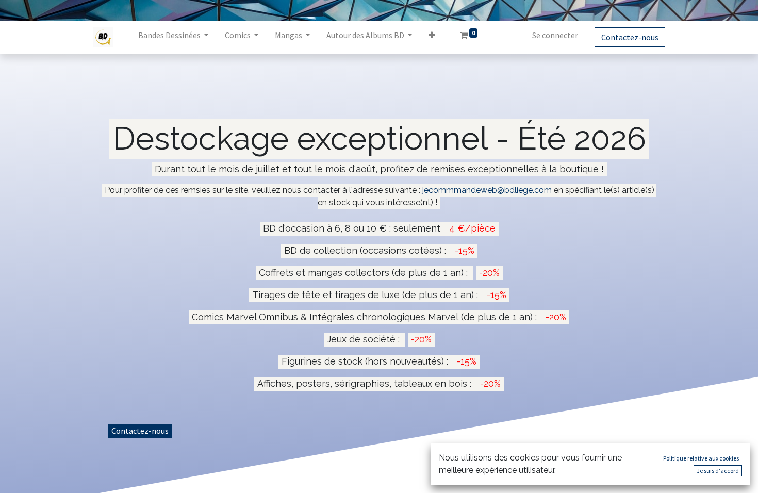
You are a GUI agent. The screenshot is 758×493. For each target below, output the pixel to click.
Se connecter (555, 35)
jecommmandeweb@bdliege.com (487, 190)
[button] (432, 37)
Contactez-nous (629, 37)
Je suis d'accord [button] (718, 470)
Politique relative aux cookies (701, 458)
